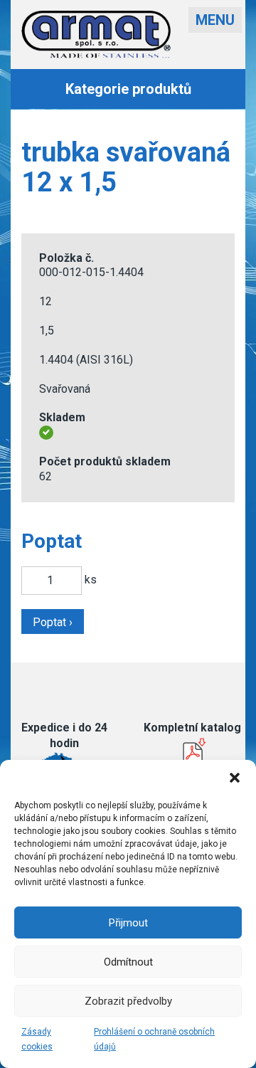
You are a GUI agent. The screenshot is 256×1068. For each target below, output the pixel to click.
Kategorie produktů (128, 88)
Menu (215, 19)
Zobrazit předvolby (128, 1001)
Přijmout (128, 922)
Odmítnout (128, 962)
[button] (235, 778)
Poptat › (53, 622)
